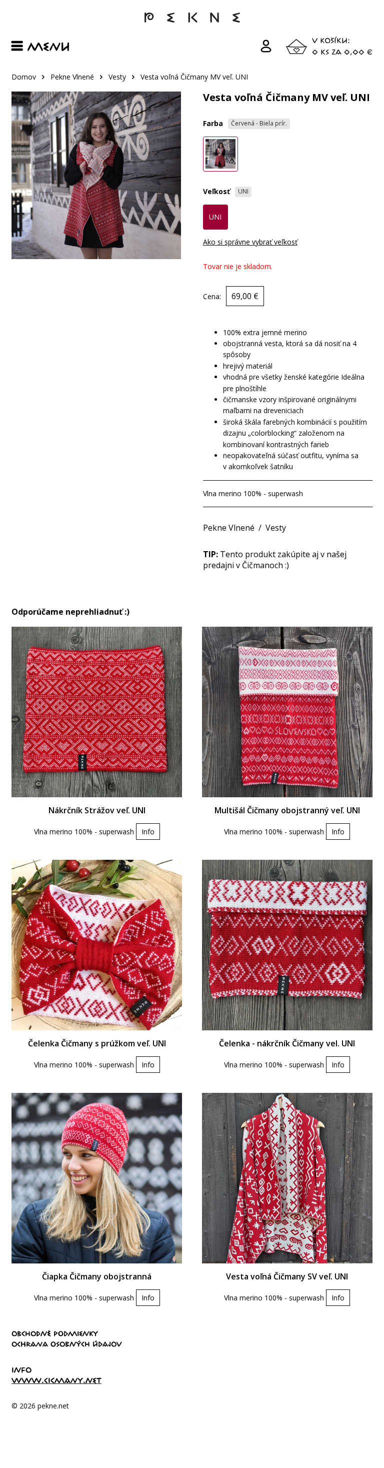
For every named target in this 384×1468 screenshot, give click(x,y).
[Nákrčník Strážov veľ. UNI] (97, 712)
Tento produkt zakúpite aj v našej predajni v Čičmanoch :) (274, 560)
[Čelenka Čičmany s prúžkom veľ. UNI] (97, 945)
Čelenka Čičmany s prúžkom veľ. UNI (97, 1043)
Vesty (117, 77)
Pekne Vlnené (72, 77)
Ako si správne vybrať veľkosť (250, 242)
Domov (24, 77)
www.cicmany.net (57, 1380)
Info (148, 831)
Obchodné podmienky (55, 1333)
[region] (192, 82)
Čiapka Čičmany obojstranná (97, 1276)
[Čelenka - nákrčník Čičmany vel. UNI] (287, 945)
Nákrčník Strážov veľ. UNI (97, 810)
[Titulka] (192, 22)
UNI (215, 217)
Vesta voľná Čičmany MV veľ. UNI (194, 77)
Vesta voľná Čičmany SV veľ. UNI (287, 1276)
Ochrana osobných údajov (67, 1344)
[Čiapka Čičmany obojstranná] (97, 1178)
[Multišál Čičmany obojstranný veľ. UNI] (287, 712)
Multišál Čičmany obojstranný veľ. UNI (287, 810)
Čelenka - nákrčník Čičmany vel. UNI (287, 1043)
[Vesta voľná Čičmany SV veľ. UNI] (287, 1178)
